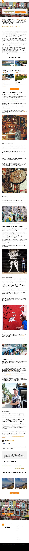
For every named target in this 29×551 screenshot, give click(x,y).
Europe (22, 335)
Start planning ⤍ (7, 513)
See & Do (8, 448)
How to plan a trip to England (19, 468)
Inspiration (4, 448)
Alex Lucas (14, 236)
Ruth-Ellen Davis (11, 440)
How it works (17, 536)
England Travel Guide (14, 493)
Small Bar (24, 111)
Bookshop (17, 527)
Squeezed (10, 370)
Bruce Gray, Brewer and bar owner (7, 26)
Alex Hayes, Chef (17, 26)
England (12, 448)
